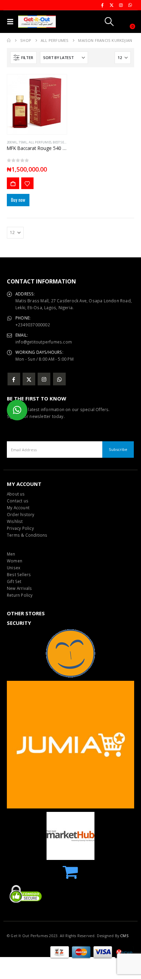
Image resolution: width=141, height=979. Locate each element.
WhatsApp (59, 379)
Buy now (18, 199)
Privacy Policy (20, 528)
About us (16, 494)
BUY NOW (13, 183)
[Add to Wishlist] (27, 183)
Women (14, 560)
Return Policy (20, 595)
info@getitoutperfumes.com (43, 342)
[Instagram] (121, 5)
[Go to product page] (37, 104)
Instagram (44, 379)
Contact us (17, 500)
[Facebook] (102, 5)
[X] (111, 5)
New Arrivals (19, 588)
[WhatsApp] (130, 5)
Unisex (13, 567)
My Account (18, 507)
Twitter (29, 379)
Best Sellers (19, 574)
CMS (124, 935)
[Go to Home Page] (9, 40)
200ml (12, 142)
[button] (12, 21)
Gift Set (14, 581)
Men (11, 554)
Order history (21, 514)
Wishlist (15, 521)
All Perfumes (40, 142)
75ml (22, 142)
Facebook (14, 379)
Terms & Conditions (27, 535)
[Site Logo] (37, 21)
